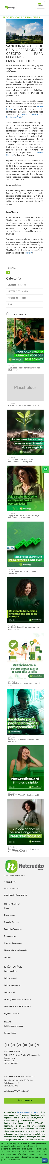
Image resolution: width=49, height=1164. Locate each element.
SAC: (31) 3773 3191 (11, 888)
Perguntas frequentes (13, 929)
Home (6, 908)
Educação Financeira (17, 285)
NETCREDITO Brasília (13, 1052)
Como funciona (10, 971)
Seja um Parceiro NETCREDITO (17, 1007)
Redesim (28, 253)
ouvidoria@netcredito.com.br (14, 875)
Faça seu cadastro (11, 1014)
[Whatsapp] (45, 469)
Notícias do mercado (13, 943)
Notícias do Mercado (17, 298)
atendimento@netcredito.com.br (15, 895)
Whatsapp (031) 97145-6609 (16, 1091)
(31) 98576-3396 (10, 882)
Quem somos (9, 915)
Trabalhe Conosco (11, 922)
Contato (7, 957)
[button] (40, 22)
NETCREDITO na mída (18, 291)
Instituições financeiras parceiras (17, 1000)
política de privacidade (10, 1160)
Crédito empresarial (12, 985)
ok (8, 272)
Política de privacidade (13, 1026)
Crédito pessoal (10, 978)
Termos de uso (10, 1033)
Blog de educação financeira (15, 950)
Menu (41, 5)
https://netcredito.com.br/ (28, 1112)
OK (44, 1160)
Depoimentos (10, 936)
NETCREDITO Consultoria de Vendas (19, 1077)
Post (10, 304)
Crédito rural (9, 992)
